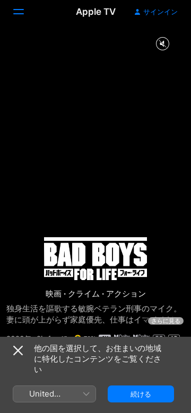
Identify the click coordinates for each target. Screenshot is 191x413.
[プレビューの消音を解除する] (162, 44)
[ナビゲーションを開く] (25, 11)
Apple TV (96, 11)
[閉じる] (18, 350)
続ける (141, 394)
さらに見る (165, 321)
